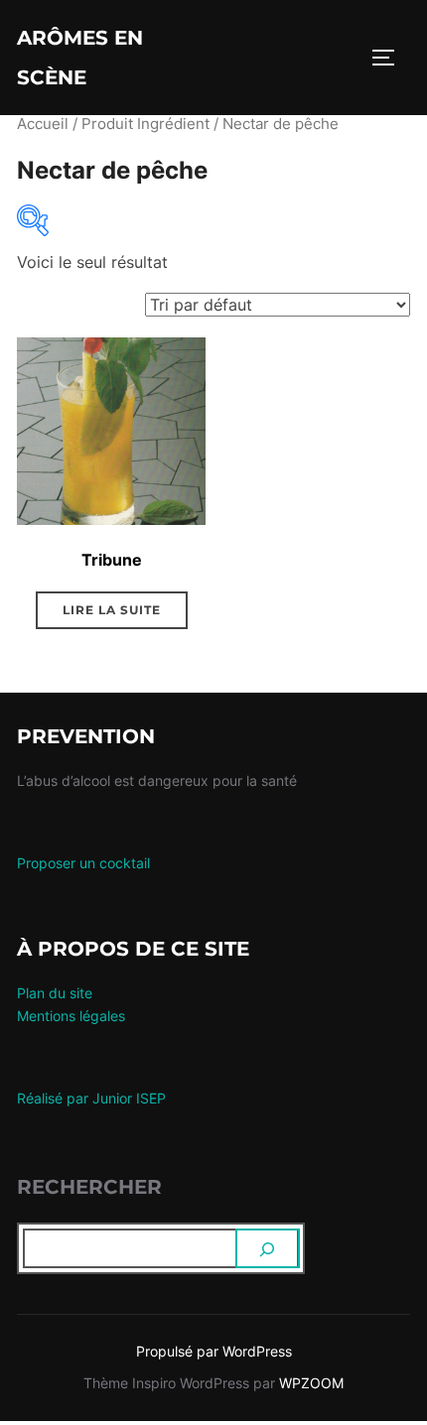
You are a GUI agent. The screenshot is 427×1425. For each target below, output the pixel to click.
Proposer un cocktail (83, 862)
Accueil (43, 124)
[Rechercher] (268, 1248)
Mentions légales (71, 1015)
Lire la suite (112, 609)
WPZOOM (311, 1382)
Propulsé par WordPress (214, 1351)
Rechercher (89, 1187)
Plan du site (54, 992)
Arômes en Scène (80, 57)
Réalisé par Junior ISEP (91, 1098)
